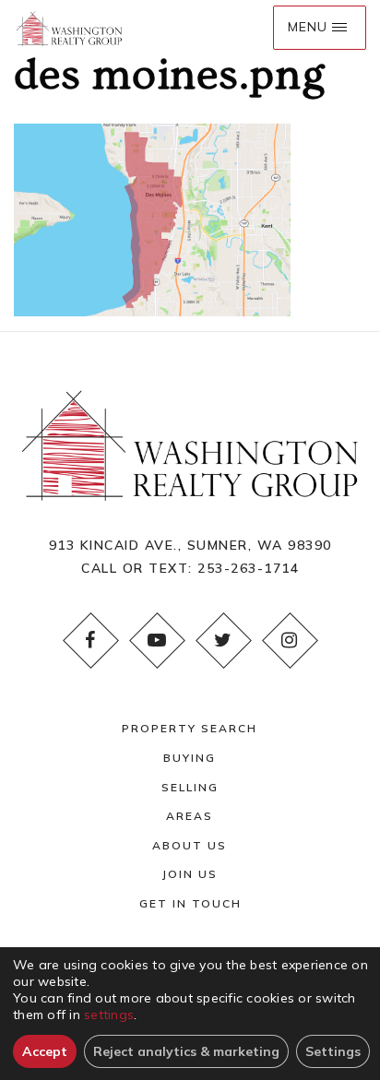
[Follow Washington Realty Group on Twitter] (223, 640)
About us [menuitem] (189, 845)
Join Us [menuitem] (189, 874)
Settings (333, 1051)
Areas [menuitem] (189, 816)
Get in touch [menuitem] (190, 903)
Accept (44, 1051)
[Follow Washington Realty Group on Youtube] (156, 640)
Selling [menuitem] (190, 787)
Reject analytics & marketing (186, 1051)
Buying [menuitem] (189, 758)
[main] (190, 158)
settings (109, 1014)
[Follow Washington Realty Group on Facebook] (90, 640)
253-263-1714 (248, 568)
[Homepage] (69, 28)
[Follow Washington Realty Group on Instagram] (289, 640)
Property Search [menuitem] (189, 728)
